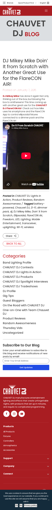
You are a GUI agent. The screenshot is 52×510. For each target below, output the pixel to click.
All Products (9, 431)
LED (17, 219)
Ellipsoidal (20, 215)
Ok (16, 505)
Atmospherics (10, 445)
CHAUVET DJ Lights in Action (22, 272)
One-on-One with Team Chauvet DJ (26, 312)
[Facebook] (6, 414)
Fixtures (7, 436)
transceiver (29, 223)
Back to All (14, 243)
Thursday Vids (12, 328)
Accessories (9, 450)
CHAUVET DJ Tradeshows (20, 286)
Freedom (8, 219)
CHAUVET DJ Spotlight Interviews (25, 282)
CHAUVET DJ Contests (18, 267)
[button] (8, 2)
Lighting (26, 219)
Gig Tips (8, 296)
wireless (29, 227)
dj (11, 211)
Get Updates (26, 367)
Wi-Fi (20, 227)
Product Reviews (22, 199)
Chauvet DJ (22, 207)
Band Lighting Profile (17, 263)
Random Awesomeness (19, 323)
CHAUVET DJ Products (18, 277)
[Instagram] (14, 414)
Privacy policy (30, 505)
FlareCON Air (13, 108)
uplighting (9, 227)
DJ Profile (9, 291)
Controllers (8, 440)
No (21, 505)
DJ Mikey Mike (11, 96)
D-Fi (33, 207)
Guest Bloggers (13, 301)
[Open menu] (46, 11)
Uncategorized (13, 333)
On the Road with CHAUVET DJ (23, 305)
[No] (48, 500)
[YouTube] (22, 414)
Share (9, 236)
